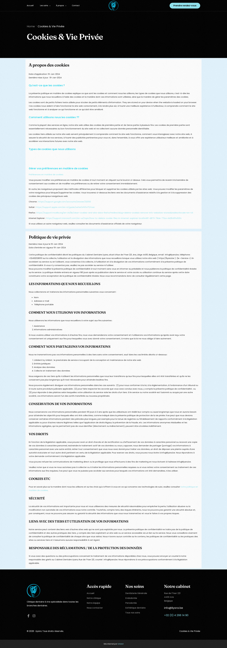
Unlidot (120, 644)
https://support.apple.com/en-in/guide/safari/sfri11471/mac (65, 207)
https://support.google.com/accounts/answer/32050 (64, 201)
